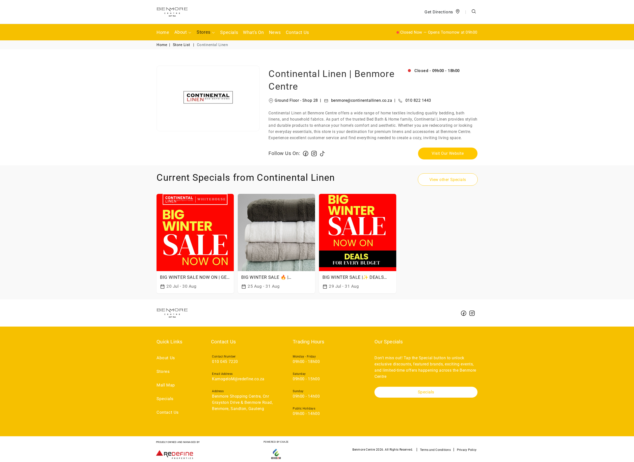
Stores (163, 371)
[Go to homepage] (172, 12)
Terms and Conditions (435, 450)
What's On (253, 32)
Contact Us (297, 32)
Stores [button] (204, 32)
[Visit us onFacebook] (305, 153)
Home (163, 32)
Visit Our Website (448, 153)
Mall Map (166, 385)
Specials (229, 32)
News (275, 32)
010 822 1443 (412, 100)
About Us (166, 358)
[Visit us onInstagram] (314, 153)
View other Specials (447, 179)
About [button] (181, 32)
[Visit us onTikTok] (322, 153)
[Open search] (473, 12)
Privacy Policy (467, 450)
